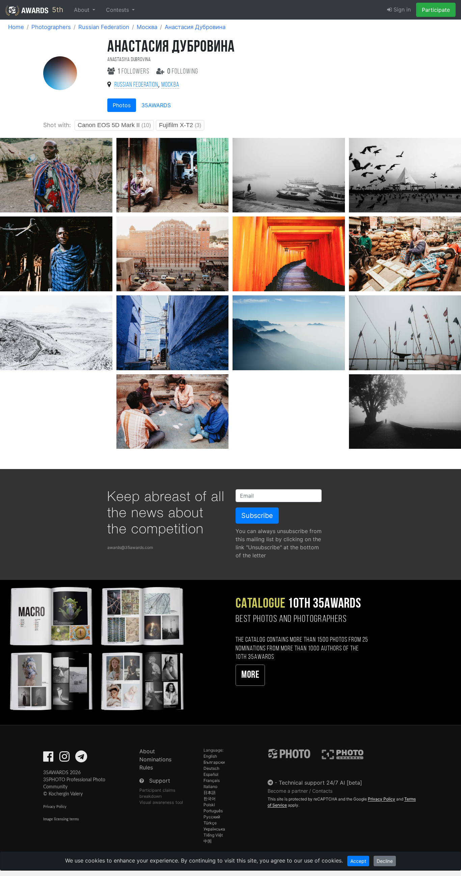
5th (56, 9)
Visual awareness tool (161, 802)
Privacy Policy (54, 807)
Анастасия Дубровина (195, 27)
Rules (146, 767)
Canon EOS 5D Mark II (114, 125)
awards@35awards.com (130, 547)
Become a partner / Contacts (300, 791)
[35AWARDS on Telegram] (81, 758)
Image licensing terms (61, 819)
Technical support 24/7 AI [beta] (320, 782)
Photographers (51, 27)
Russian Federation (103, 27)
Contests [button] (118, 9)
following (182, 71)
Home (16, 27)
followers (134, 71)
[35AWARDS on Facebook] (48, 758)
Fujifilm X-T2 (180, 125)
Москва (147, 27)
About (147, 751)
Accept (358, 861)
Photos (122, 105)
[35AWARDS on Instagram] (64, 758)
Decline (385, 861)
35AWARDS (156, 105)
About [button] (82, 9)
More (250, 675)
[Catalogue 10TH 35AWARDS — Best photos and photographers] (96, 647)
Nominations (155, 759)
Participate (436, 9)
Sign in (401, 9)
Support (159, 780)
